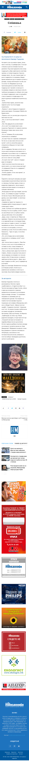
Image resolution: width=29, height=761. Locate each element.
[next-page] (5, 474)
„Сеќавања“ (10, 397)
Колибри (12, 19)
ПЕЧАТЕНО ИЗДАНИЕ (19, 19)
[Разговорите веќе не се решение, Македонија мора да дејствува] (6, 467)
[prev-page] (3, 474)
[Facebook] (8, 408)
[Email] (15, 408)
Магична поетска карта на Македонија (8, 419)
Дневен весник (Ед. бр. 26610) (9, 399)
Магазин (4, 460)
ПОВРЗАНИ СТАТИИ (7, 443)
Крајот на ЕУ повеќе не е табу (21, 419)
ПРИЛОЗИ (7, 19)
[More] (25, 32)
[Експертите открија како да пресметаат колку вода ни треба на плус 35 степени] (6, 458)
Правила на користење (11, 754)
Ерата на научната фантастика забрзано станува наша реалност (18, 450)
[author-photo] (14, 433)
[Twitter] (12, 408)
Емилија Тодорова (22, 399)
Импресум (7, 752)
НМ (11, 26)
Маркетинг (13, 752)
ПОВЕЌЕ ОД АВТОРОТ (21, 443)
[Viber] (23, 408)
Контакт (21, 754)
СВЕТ (3, 452)
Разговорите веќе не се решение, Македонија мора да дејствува (18, 467)
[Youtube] (18, 746)
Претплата (20, 752)
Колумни (4, 469)
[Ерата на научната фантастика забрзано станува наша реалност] (6, 450)
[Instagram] (14, 746)
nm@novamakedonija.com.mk (17, 735)
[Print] (19, 408)
